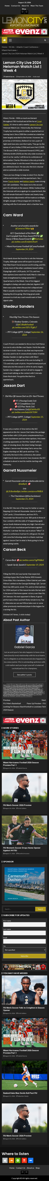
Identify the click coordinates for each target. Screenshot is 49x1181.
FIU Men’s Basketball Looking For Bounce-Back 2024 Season (13, 705)
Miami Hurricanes (21, 693)
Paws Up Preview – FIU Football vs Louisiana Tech (35, 703)
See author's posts (24, 674)
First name (7, 921)
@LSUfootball (12, 491)
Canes (23, 685)
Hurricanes (28, 690)
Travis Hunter (13, 181)
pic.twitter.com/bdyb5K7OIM (24, 412)
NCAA (41, 693)
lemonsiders (30, 691)
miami (11, 693)
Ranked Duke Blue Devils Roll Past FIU (20, 1093)
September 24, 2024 (24, 249)
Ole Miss (31, 694)
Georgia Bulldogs (17, 690)
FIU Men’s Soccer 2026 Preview (17, 805)
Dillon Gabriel (32, 686)
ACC (9, 685)
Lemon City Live (36, 124)
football (21, 688)
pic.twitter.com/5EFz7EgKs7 (24, 327)
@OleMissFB (34, 409)
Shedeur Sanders (15, 696)
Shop (24, 9)
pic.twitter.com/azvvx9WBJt (30, 491)
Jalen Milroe (38, 690)
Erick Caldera (22, 808)
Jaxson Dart (8, 691)
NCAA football (9, 694)
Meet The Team (37, 6)
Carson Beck (31, 685)
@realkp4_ (23, 483)
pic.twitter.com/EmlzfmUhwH (24, 241)
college (40, 685)
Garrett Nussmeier (32, 688)
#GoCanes (38, 238)
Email (5, 938)
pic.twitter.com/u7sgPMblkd (32, 560)
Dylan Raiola (12, 688)
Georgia (7, 690)
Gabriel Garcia (10, 76)
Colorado (7, 686)
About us (25, 6)
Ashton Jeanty (29, 181)
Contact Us (15, 6)
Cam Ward (16, 685)
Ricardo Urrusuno (23, 853)
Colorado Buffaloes (19, 686)
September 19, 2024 (35, 564)
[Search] (45, 40)
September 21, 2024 (24, 498)
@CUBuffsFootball (26, 324)
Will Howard (27, 696)
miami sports (33, 693)
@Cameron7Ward (23, 228)
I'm (4, 946)
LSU (37, 691)
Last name (7, 929)
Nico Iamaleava (21, 694)
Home (7, 6)
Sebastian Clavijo (23, 1096)
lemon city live (19, 691)
